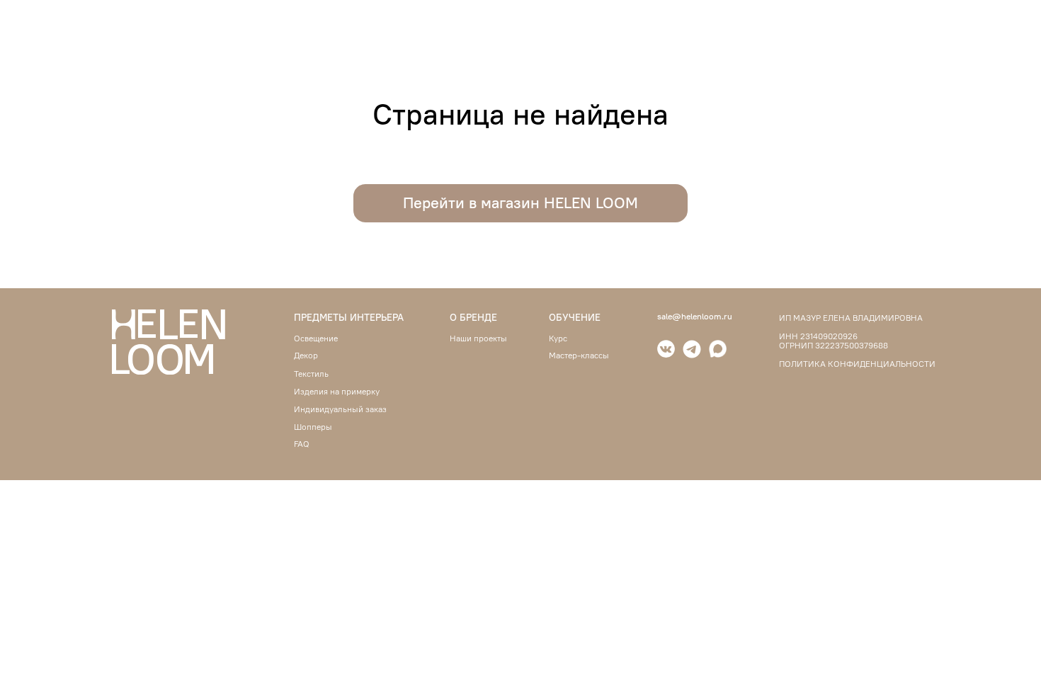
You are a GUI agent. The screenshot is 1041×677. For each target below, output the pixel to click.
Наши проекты (478, 338)
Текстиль (311, 374)
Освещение (316, 338)
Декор (306, 355)
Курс (558, 338)
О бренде (473, 317)
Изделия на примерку (337, 392)
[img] (691, 349)
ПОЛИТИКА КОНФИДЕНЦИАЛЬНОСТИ (857, 364)
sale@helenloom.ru (694, 316)
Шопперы (313, 427)
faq (301, 444)
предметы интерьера (349, 317)
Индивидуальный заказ (340, 409)
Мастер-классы (579, 355)
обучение (575, 317)
